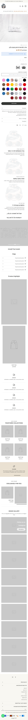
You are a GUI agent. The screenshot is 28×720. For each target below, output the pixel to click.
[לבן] (20, 80)
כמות (25, 57)
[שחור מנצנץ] (24, 93)
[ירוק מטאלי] (12, 89)
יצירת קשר (25, 690)
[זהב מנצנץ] (7, 93)
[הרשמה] (2, 709)
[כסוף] (16, 80)
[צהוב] (12, 84)
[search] (20, 6)
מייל (25, 709)
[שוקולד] (3, 84)
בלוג (26, 693)
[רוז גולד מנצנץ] (24, 97)
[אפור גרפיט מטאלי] (3, 89)
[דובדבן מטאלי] (24, 89)
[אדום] (24, 84)
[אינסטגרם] (12, 677)
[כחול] (7, 80)
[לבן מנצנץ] (20, 93)
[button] (14, 103)
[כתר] (23, 67)
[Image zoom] (14, 28)
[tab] (18, 244)
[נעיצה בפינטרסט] (17, 125)
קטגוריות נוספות (24, 695)
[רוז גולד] (12, 80)
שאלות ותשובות (24, 691)
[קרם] (16, 84)
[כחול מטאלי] (7, 89)
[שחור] (24, 80)
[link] (21, 529)
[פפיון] (18, 67)
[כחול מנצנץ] (3, 93)
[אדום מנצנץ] (12, 97)
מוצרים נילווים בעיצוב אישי (18, 11)
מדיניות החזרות (24, 699)
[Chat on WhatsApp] (3, 715)
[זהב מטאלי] (20, 89)
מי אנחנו (25, 688)
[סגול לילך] (20, 84)
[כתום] (7, 84)
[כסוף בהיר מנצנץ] (16, 93)
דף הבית (25, 11)
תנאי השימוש (24, 697)
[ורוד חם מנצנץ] (20, 97)
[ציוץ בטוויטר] (20, 125)
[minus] (25, 60)
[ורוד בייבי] (3, 80)
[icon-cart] (22, 6)
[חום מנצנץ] (16, 97)
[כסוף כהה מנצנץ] (12, 93)
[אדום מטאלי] (16, 89)
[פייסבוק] (15, 677)
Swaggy (12, 718)
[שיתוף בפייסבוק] (22, 125)
